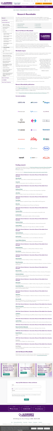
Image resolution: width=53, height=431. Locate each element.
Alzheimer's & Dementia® (23, 87)
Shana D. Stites (19, 270)
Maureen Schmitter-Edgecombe (22, 326)
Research (3, 18)
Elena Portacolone (19, 262)
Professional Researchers (6, 22)
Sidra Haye (18, 203)
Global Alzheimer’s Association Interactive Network (8, 41)
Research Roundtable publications (23, 27)
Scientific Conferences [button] (6, 67)
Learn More (24, 372)
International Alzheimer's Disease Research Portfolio (8, 43)
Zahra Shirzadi (18, 178)
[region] (26, 428)
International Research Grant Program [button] (6, 28)
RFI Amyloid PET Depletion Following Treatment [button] (7, 62)
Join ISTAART (41, 374)
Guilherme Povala (19, 189)
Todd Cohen (18, 294)
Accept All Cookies (47, 428)
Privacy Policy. (20, 430)
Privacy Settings (34, 428)
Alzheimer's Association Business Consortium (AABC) (8, 36)
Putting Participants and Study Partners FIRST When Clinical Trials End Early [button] (7, 65)
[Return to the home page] (7, 3)
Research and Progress (5, 77)
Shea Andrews (18, 251)
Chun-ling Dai (18, 298)
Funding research (38, 25)
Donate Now (6, 374)
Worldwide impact (20, 25)
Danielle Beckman (19, 247)
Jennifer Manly (18, 320)
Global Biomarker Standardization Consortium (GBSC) (8, 39)
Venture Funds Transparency (6, 82)
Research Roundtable (6, 47)
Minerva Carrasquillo (20, 306)
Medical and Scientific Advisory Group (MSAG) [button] (6, 25)
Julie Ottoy (18, 192)
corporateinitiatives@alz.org (42, 355)
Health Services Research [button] (6, 59)
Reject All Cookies (40, 428)
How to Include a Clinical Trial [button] (6, 51)
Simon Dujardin (19, 258)
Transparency (35, 422)
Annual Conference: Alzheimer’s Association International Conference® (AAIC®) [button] (7, 70)
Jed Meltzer (18, 313)
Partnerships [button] (4, 31)
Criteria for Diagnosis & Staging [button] (7, 53)
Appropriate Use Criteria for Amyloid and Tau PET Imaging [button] (7, 56)
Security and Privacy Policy (18, 422)
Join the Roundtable (38, 27)
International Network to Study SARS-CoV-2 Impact (8, 34)
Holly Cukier (18, 282)
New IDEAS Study (4, 20)
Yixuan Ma (18, 181)
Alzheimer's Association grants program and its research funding (35, 172)
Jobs (11, 422)
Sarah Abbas (18, 200)
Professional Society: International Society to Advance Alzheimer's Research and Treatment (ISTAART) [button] (8, 74)
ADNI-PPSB (5, 45)
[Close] (52, 428)
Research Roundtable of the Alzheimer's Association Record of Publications (33, 92)
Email (13, 384)
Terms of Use (25, 422)
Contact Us (40, 422)
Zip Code (13, 390)
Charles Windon (19, 225)
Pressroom (30, 422)
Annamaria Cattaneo (20, 273)
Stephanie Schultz (19, 222)
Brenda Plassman (19, 332)
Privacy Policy (23, 395)
